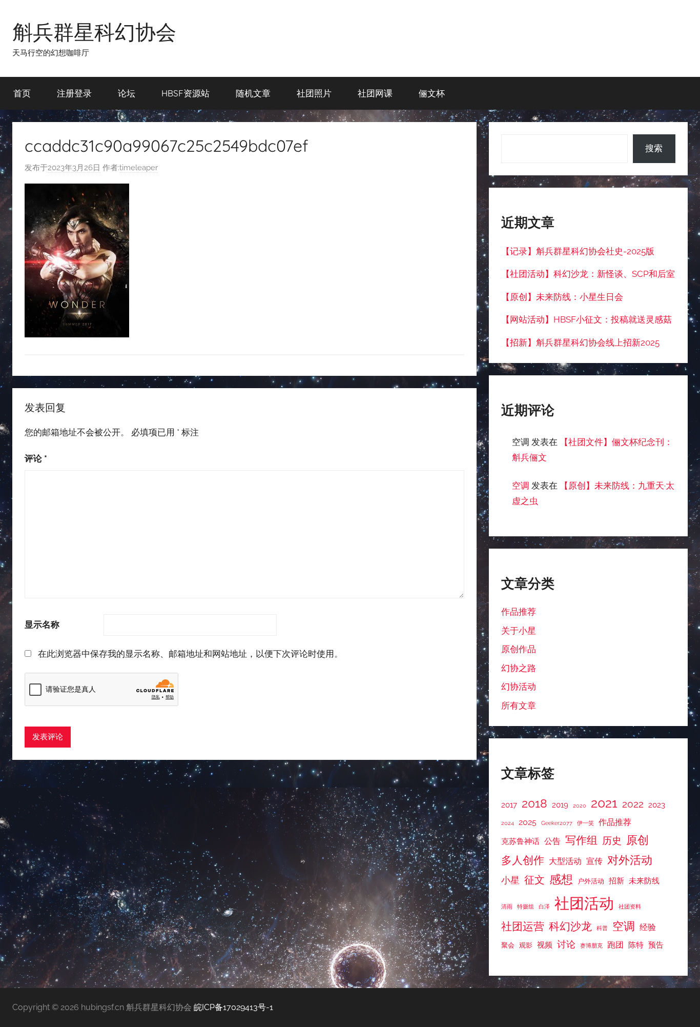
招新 (616, 880)
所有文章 (518, 705)
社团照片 (314, 93)
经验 (648, 927)
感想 (561, 879)
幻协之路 (518, 668)
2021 (604, 803)
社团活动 (584, 903)
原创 (637, 840)
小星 (510, 880)
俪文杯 (432, 93)
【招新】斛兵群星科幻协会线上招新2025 (580, 342)
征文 (534, 880)
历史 (612, 840)
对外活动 (629, 860)
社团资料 (630, 906)
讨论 (566, 944)
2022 (633, 804)
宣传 (594, 861)
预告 (656, 944)
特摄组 (525, 906)
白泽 (544, 906)
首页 (22, 93)
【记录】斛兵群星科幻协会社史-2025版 (577, 251)
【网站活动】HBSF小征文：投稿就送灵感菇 (586, 319)
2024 (507, 823)
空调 (520, 485)
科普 (602, 928)
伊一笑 (585, 823)
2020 (579, 805)
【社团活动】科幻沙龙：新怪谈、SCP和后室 (588, 274)
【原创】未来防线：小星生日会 (562, 297)
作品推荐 (518, 612)
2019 (560, 804)
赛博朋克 (591, 945)
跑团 (615, 945)
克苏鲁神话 (520, 841)
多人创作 (522, 860)
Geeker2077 (556, 823)
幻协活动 (518, 686)
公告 (552, 841)
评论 (36, 458)
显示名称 (42, 624)
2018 (534, 803)
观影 (525, 945)
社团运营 (522, 926)
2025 (528, 822)
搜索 (654, 148)
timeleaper (138, 167)
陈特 (636, 944)
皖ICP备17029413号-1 (233, 1007)
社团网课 (375, 93)
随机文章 (253, 93)
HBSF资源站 (185, 93)
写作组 (581, 840)
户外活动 (591, 881)
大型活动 (565, 861)
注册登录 (74, 93)
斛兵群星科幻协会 (94, 32)
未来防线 (644, 880)
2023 (656, 804)
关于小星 (518, 631)
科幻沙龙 (570, 926)
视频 (544, 944)
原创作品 (518, 649)
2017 (509, 804)
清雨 (506, 906)
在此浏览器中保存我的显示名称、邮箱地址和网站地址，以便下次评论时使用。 (190, 654)
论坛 (126, 93)
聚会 (507, 945)
